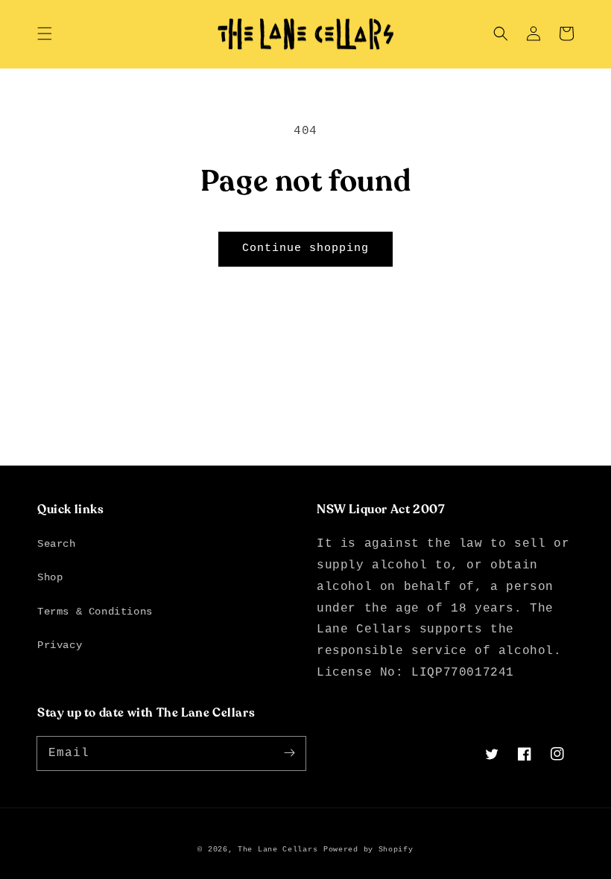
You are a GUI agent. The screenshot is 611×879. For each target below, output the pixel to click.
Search (56, 544)
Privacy (59, 645)
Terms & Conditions (95, 612)
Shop (50, 577)
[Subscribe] (289, 753)
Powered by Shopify (368, 849)
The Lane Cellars (277, 849)
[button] (44, 33)
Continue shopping (305, 248)
